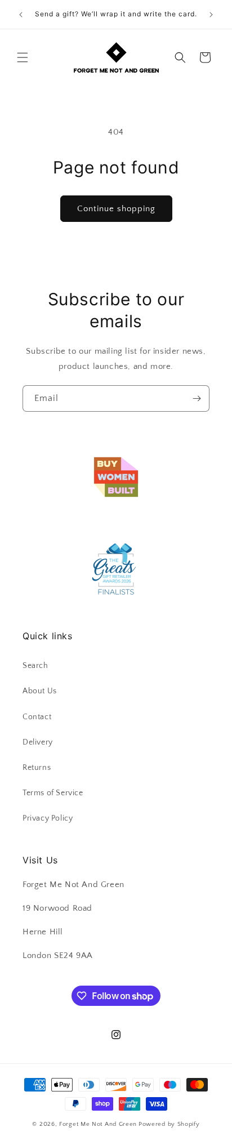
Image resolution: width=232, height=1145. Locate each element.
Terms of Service (53, 793)
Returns (37, 767)
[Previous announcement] (20, 14)
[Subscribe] (196, 398)
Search (35, 665)
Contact (37, 716)
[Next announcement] (211, 14)
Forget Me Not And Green (98, 1124)
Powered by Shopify (169, 1124)
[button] (22, 57)
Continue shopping (116, 208)
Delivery (38, 742)
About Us (40, 691)
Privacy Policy (48, 818)
